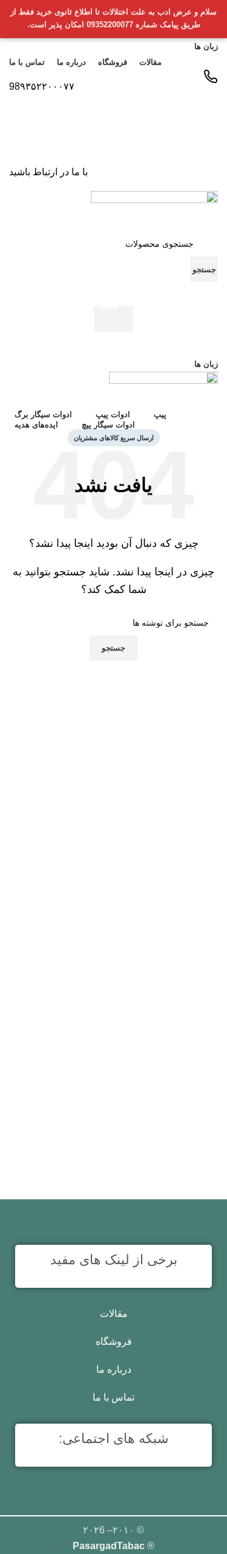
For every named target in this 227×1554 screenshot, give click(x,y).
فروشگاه (114, 1341)
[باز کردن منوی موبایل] (113, 344)
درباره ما (113, 1369)
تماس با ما (113, 1397)
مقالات (114, 1313)
